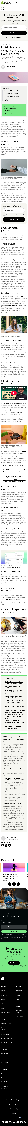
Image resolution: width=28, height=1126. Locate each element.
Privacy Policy (13, 938)
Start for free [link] (14, 33)
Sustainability (18, 990)
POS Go (24, 451)
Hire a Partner (5, 1034)
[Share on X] (6, 845)
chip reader (19, 412)
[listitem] (14, 872)
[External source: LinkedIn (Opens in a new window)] (21, 1122)
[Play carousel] (14, 884)
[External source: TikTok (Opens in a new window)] (17, 1122)
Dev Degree (4, 1062)
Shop (2, 1073)
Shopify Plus (5, 1082)
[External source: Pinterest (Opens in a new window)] (25, 1122)
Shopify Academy (6, 1038)
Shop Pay (4, 1077)
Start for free (19, 3)
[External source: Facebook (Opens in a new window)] (3, 1122)
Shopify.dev (4, 1053)
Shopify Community (7, 1043)
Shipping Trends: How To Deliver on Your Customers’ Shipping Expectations (14, 702)
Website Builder (19, 1016)
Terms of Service (14, 1104)
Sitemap (14, 1113)
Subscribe (14, 931)
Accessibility (18, 999)
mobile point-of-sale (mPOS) (12, 403)
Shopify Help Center (5, 1028)
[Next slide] (18, 884)
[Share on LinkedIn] (9, 845)
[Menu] (26, 3)
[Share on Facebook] (2, 845)
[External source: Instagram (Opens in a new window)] (14, 1122)
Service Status (5, 1012)
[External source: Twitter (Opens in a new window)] (6, 1122)
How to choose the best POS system (14, 472)
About (3, 990)
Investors (4, 995)
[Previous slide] (9, 884)
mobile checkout (6, 578)
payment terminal (17, 821)
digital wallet (11, 753)
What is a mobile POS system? (12, 474)
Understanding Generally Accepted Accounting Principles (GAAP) (14, 722)
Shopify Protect (16, 567)
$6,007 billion (5, 599)
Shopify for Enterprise (4, 1087)
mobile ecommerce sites (8, 191)
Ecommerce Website (18, 1022)
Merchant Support (6, 1023)
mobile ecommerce (15, 305)
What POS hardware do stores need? (14, 470)
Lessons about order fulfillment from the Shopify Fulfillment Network (14, 716)
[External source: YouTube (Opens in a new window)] (10, 1122)
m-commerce (22, 296)
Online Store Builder (18, 1011)
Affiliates (3, 1004)
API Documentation (7, 1058)
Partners (3, 999)
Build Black (18, 995)
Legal (2, 1008)
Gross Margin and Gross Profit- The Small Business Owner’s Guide (14, 692)
